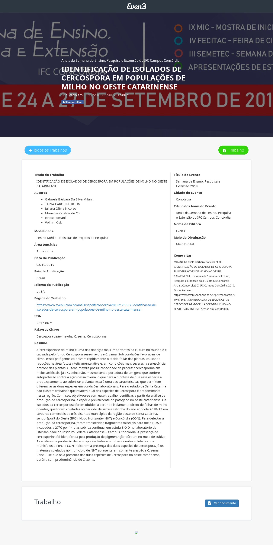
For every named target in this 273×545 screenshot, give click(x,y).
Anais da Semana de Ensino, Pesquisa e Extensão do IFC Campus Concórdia (120, 60)
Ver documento (224, 503)
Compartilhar (73, 102)
